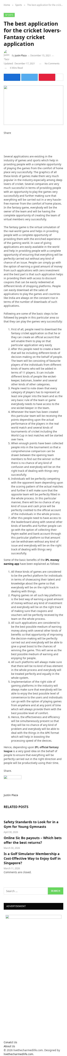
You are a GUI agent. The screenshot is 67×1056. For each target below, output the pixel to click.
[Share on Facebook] (12, 77)
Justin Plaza (21, 55)
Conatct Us (10, 1042)
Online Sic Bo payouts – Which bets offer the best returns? (33, 840)
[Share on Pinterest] (47, 77)
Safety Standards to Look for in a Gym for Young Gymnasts (31, 824)
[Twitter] (5, 140)
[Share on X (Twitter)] (29, 77)
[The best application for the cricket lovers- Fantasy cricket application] (33, 105)
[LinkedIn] (5, 144)
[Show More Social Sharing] (59, 77)
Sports (9, 14)
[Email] (5, 152)
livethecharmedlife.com (18, 1054)
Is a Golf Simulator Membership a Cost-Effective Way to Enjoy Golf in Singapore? (32, 858)
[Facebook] (5, 136)
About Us (9, 1046)
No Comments (52, 63)
